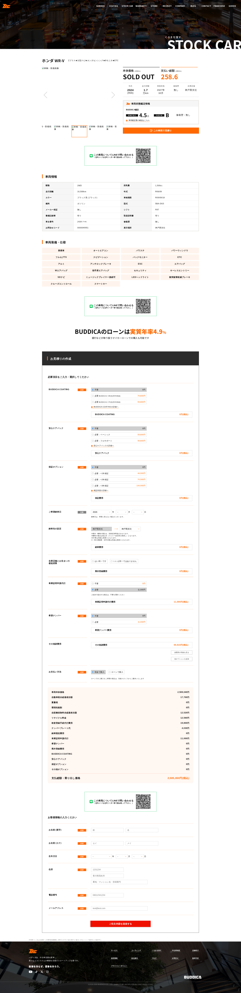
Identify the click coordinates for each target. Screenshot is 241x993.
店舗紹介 (195, 950)
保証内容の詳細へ (101, 490)
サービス (114, 950)
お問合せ (175, 958)
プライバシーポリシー (119, 966)
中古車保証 (176, 950)
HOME (31, 940)
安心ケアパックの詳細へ (104, 446)
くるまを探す (40, 940)
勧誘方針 (195, 958)
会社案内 (134, 958)
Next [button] (113, 95)
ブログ (154, 958)
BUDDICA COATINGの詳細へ (106, 407)
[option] (79, 95)
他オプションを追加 (181, 659)
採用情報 (114, 958)
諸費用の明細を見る (181, 652)
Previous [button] (46, 95)
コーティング (136, 950)
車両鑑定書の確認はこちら (139, 120)
